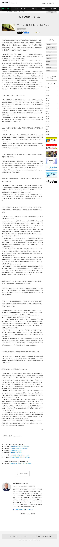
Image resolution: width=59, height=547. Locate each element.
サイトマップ (33, 536)
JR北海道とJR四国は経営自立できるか (20, 446)
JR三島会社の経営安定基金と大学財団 (20, 457)
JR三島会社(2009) (22, 29)
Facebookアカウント (20, 509)
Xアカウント (30, 509)
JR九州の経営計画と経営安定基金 (19, 448)
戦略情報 (34, 8)
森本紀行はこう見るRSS (52, 12)
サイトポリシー (25, 536)
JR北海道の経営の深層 (16, 452)
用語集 (43, 8)
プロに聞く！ (25, 8)
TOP (11, 536)
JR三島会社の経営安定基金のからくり (19, 455)
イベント (15, 8)
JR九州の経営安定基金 (16, 450)
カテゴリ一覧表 (53, 77)
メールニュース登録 (46, 3)
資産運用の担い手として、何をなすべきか (21, 463)
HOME (3, 11)
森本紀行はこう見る (6, 8)
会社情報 (47, 536)
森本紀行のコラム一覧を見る (28, 513)
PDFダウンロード (23, 473)
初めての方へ (16, 536)
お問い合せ (41, 536)
